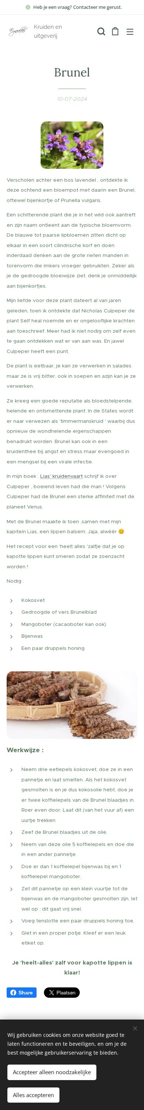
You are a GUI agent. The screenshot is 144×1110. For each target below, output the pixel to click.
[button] (100, 31)
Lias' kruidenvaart (61, 476)
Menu (130, 31)
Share (25, 993)
